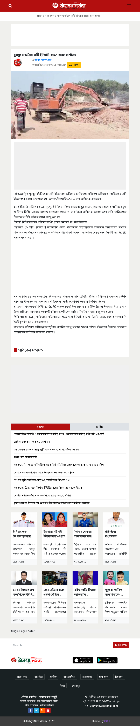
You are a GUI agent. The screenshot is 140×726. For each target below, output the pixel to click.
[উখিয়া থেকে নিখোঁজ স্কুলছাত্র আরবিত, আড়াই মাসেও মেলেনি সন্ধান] (24, 519)
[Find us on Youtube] (48, 710)
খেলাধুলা (76, 686)
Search (122, 645)
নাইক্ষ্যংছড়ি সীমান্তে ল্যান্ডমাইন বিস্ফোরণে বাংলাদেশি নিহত (85, 592)
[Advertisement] (70, 34)
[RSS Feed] (42, 710)
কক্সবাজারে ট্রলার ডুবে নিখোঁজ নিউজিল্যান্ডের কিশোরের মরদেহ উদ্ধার (48, 487)
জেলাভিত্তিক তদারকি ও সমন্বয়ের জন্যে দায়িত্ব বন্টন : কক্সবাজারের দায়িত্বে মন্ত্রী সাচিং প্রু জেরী (59, 434)
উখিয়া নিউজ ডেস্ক (43, 60)
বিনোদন (119, 677)
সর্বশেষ (40, 426)
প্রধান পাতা (22, 677)
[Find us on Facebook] (30, 710)
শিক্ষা (62, 686)
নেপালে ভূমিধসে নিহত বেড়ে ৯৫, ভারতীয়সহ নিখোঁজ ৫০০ (42, 480)
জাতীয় (53, 677)
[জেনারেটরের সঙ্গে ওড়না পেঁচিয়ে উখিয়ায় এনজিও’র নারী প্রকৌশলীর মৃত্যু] (54, 577)
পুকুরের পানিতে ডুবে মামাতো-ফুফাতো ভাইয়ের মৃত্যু (114, 592)
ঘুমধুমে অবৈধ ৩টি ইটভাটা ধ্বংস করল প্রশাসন (45, 55)
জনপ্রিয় (99, 426)
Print (75, 65)
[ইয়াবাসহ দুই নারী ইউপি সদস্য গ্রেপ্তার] (54, 519)
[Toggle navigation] (128, 6)
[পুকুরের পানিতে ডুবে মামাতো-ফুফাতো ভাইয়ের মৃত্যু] (116, 577)
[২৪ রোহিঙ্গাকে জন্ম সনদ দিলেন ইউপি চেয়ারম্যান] (24, 577)
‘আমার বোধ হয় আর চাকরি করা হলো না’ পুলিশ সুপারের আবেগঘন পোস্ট (84, 534)
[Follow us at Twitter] (36, 710)
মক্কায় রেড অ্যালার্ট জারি (25, 457)
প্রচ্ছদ (39, 16)
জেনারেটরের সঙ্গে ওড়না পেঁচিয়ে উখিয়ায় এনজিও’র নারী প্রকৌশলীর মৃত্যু (54, 592)
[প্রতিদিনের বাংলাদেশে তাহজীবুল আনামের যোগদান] (116, 519)
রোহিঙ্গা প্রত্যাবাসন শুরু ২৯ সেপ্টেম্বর (32, 441)
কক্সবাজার (87, 677)
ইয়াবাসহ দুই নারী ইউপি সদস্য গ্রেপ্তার (54, 534)
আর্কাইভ (39, 677)
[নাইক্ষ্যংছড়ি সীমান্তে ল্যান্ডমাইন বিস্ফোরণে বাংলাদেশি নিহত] (85, 577)
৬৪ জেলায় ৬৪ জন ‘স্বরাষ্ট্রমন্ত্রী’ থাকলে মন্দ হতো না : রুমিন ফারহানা (46, 449)
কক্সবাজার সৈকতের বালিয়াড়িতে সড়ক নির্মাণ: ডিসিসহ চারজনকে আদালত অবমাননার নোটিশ (59, 464)
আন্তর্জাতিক (69, 677)
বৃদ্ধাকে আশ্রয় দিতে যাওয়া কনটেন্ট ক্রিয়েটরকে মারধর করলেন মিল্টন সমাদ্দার (51, 503)
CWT (107, 721)
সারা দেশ (49, 16)
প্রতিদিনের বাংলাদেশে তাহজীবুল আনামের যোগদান (115, 534)
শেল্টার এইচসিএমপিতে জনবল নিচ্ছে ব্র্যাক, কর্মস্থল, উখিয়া (42, 495)
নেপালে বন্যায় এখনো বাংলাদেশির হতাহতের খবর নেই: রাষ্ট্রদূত (44, 472)
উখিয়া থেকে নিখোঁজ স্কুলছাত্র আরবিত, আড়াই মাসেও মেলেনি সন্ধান (22, 534)
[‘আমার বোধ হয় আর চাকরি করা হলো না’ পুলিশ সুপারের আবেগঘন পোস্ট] (85, 519)
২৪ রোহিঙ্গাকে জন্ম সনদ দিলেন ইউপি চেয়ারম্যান (23, 592)
